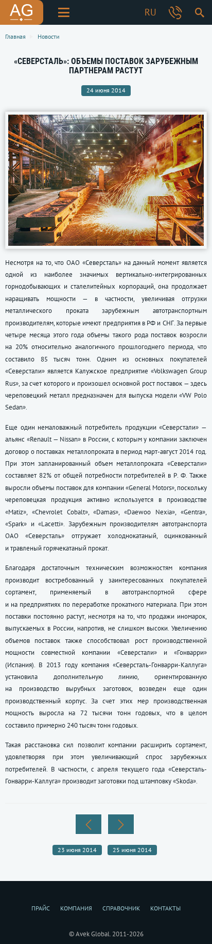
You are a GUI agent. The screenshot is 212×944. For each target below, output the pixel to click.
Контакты (165, 908)
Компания (76, 908)
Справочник (121, 908)
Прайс (40, 908)
